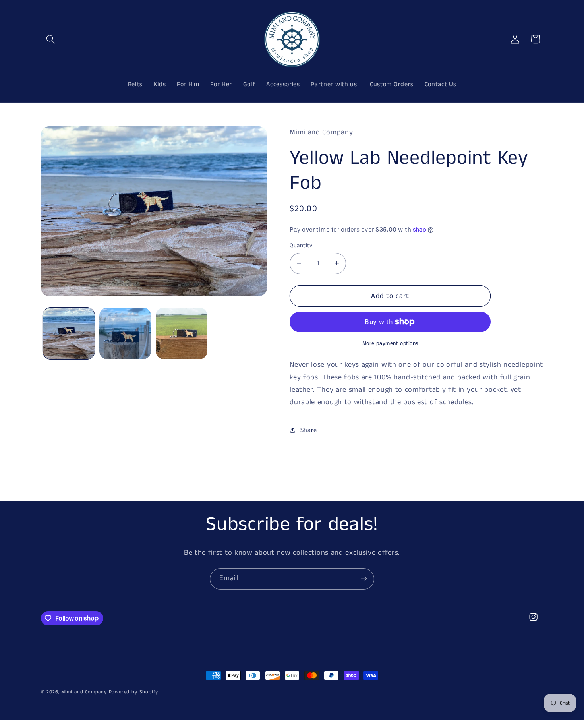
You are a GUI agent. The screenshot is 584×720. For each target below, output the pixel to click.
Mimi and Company (84, 692)
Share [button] (308, 430)
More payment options (390, 343)
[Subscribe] (364, 579)
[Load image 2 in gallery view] (125, 333)
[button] (51, 39)
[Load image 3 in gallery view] (181, 333)
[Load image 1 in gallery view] (69, 333)
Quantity (301, 245)
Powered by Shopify (134, 692)
